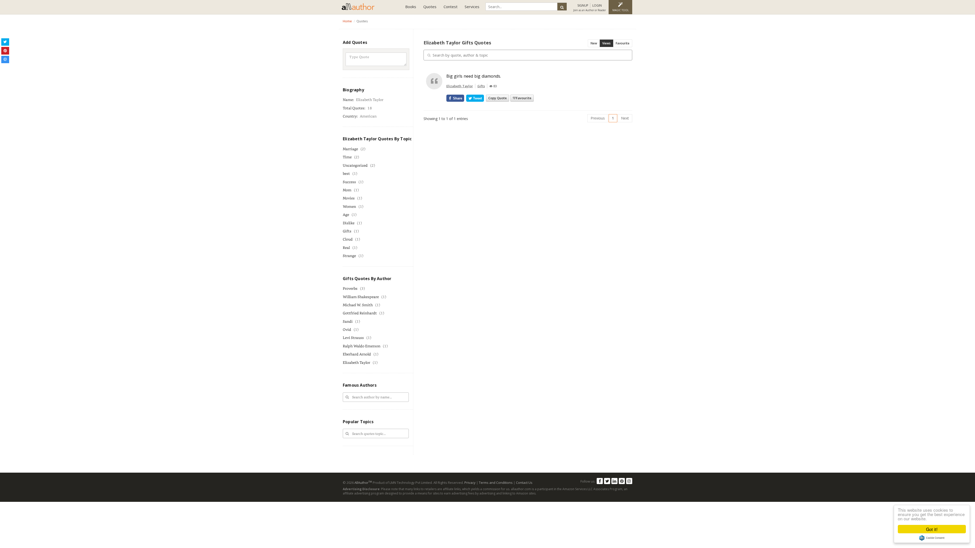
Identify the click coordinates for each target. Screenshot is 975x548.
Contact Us (524, 482)
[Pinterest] (622, 481)
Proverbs (350, 288)
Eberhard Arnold (357, 354)
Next (625, 118)
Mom (347, 189)
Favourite (622, 43)
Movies (349, 198)
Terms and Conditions (496, 482)
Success (349, 181)
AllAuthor (363, 482)
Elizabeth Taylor (356, 362)
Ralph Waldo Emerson (361, 346)
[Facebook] (600, 481)
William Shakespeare (361, 296)
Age (346, 214)
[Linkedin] (614, 481)
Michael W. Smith (358, 304)
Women (349, 206)
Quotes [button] (429, 6)
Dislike (348, 222)
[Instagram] (629, 481)
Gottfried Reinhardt (360, 313)
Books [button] (410, 6)
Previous (598, 118)
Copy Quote (497, 98)
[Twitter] (607, 481)
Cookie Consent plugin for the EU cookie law (932, 538)
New (594, 43)
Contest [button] (451, 6)
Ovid (347, 329)
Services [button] (472, 6)
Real (346, 247)
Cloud (348, 239)
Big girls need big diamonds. (473, 76)
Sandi (348, 321)
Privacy (470, 482)
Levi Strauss (353, 337)
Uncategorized (355, 165)
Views (606, 43)
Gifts (347, 231)
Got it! (932, 529)
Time (347, 157)
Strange (349, 255)
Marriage (350, 148)
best (346, 173)
